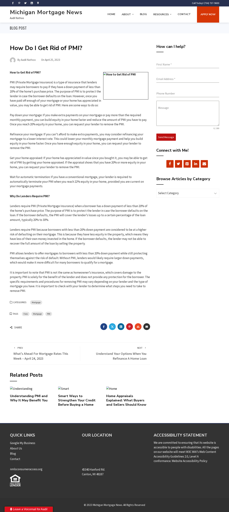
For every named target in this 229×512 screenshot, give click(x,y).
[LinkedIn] (195, 164)
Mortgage (36, 302)
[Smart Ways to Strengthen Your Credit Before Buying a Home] (63, 388)
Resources (161, 14)
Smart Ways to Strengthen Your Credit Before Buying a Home (77, 400)
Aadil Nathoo (17, 18)
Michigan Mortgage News (46, 12)
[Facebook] (170, 164)
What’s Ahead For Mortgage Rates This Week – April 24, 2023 (40, 353)
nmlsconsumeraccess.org (26, 469)
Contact (184, 14)
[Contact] (204, 164)
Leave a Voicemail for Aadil (29, 509)
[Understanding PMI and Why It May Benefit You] (21, 388)
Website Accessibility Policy (189, 461)
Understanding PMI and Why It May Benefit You (29, 398)
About (126, 14)
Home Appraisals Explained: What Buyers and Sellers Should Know (126, 400)
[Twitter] (178, 164)
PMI (48, 313)
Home (111, 14)
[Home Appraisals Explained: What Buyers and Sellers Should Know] (111, 388)
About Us (16, 448)
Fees (26, 313)
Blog (143, 14)
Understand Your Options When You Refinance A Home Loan (121, 353)
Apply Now (208, 14)
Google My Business (22, 443)
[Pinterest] (187, 164)
